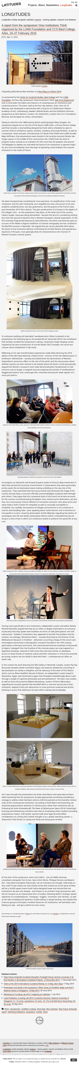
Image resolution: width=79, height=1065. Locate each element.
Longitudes (66, 5)
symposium (30, 1011)
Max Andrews (52, 1008)
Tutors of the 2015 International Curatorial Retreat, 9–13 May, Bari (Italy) (33, 983)
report (4, 1011)
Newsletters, (53, 5)
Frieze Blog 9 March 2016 (49, 91)
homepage (48, 1051)
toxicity (39, 1011)
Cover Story (7, 1051)
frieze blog (41, 1008)
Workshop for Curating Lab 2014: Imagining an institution (27, 994)
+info (46, 1045)
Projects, (33, 5)
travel (45, 1011)
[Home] (11, 6)
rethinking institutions (16, 1011)
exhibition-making (28, 1008)
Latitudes (44, 86)
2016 (7, 1008)
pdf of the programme (64, 100)
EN (72, 2)
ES (76, 2)
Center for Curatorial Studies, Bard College (37, 97)
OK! (73, 1060)
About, (42, 5)
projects (38, 19)
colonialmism (15, 1008)
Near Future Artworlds (68, 1008)
